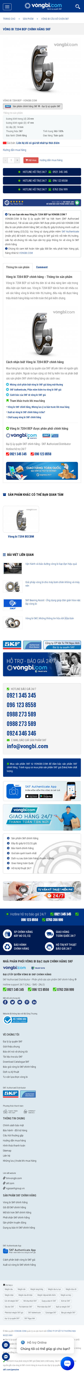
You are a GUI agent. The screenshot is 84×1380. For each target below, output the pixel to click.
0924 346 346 (21, 733)
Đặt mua (32, 160)
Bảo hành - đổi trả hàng (15, 1130)
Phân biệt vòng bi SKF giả (14, 1313)
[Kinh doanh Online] (6, 1347)
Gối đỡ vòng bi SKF (12, 1301)
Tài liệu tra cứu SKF (12, 1056)
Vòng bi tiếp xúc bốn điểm (46, 1295)
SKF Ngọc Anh (29, 1318)
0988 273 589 (21, 714)
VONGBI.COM (26, 252)
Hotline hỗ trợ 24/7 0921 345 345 (45, 171)
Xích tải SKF (65, 1301)
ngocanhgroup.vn (15, 1188)
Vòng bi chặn (9, 1295)
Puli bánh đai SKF (25, 1307)
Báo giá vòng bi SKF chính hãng (19, 1066)
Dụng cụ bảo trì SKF (49, 1301)
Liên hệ (6, 1155)
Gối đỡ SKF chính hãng (14, 1207)
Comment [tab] (41, 267)
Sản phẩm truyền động (14, 1222)
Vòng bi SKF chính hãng (15, 1202)
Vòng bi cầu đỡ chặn (25, 1295)
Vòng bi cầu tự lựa (54, 1289)
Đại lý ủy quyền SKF (12, 1041)
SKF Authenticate (70, 231)
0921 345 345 (21, 696)
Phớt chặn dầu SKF (44, 1307)
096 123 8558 (21, 705)
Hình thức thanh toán (14, 1145)
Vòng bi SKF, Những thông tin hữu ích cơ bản (49, 618)
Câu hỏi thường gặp (13, 1135)
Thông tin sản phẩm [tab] (17, 267)
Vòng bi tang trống (36, 1289)
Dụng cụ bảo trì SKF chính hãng (19, 1227)
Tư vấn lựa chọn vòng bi (15, 1076)
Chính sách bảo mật (13, 1125)
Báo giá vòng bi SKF (68, 1313)
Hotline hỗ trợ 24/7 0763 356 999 (45, 189)
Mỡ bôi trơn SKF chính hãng (17, 1212)
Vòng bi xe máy (66, 1295)
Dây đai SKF (9, 1307)
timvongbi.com (13, 1178)
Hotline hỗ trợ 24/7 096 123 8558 (45, 180)
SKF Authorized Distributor (16, 979)
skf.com (9, 1183)
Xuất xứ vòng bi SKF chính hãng (19, 1264)
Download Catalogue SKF (16, 1061)
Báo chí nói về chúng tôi (15, 1051)
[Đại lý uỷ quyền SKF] (32, 436)
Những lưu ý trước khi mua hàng (19, 1160)
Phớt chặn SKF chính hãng (16, 1217)
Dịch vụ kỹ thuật (11, 1071)
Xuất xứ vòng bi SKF (63, 1307)
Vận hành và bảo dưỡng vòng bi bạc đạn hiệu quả (51, 563)
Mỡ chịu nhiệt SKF (30, 1301)
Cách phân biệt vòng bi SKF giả (19, 1259)
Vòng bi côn (21, 1289)
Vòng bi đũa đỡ (71, 1289)
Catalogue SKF (51, 1313)
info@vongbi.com (27, 746)
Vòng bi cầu (9, 1289)
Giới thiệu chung (11, 1046)
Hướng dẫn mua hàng (14, 149)
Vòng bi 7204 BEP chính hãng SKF (27, 29)
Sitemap (7, 1150)
